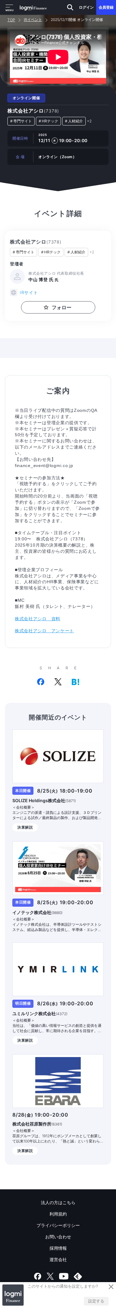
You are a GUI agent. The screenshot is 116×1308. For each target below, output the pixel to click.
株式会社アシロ (33, 111)
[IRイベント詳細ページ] (58, 756)
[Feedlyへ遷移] (78, 1276)
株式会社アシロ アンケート (44, 630)
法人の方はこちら (58, 1202)
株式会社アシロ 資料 (37, 618)
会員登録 (106, 7)
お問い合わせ (58, 1236)
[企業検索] (70, 7)
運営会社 (58, 1259)
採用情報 (58, 1248)
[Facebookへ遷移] (37, 1276)
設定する (96, 1300)
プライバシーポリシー (58, 1225)
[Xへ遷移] (50, 1276)
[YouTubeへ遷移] (64, 1276)
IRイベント (33, 19)
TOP (11, 20)
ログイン (86, 7)
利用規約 (58, 1213)
